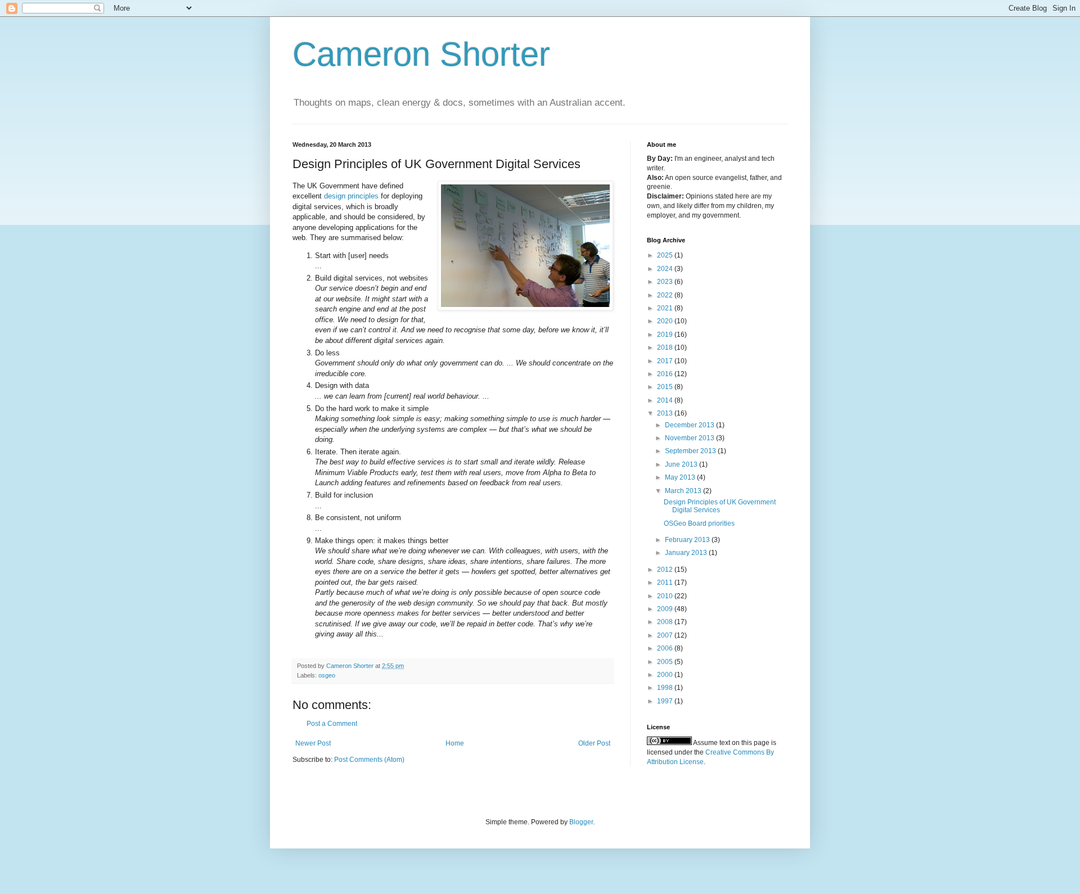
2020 (665, 321)
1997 (665, 701)
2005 (665, 662)
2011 (665, 582)
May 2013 (681, 477)
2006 (665, 648)
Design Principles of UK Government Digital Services (720, 506)
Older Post (594, 743)
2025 (665, 255)
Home (455, 743)
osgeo (326, 675)
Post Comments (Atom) (369, 760)
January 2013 (687, 553)
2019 (665, 334)
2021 (665, 308)
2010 (665, 596)
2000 (665, 675)
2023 (665, 282)
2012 (665, 570)
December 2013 (690, 425)
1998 (665, 688)
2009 (665, 609)
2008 (665, 622)
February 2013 (688, 540)
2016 (665, 374)
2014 (665, 400)
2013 (665, 413)
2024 (665, 269)
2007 (665, 635)
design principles (351, 196)
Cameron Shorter (421, 54)
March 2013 (684, 491)
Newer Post (313, 743)
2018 (665, 347)
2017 (665, 361)
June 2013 (682, 464)
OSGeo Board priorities (699, 523)
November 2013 (690, 438)
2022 (665, 295)
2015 (665, 387)
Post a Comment (332, 724)
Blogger (581, 822)
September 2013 (691, 451)
